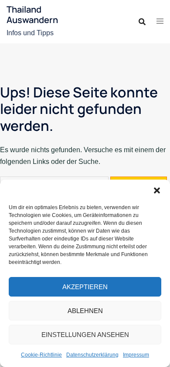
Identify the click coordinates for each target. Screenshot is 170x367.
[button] (157, 190)
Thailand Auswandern (32, 14)
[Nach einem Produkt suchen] (142, 21)
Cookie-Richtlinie (41, 355)
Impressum (136, 355)
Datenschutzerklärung (92, 355)
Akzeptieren (85, 286)
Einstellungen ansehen (85, 334)
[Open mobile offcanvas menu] (159, 21)
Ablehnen (85, 310)
